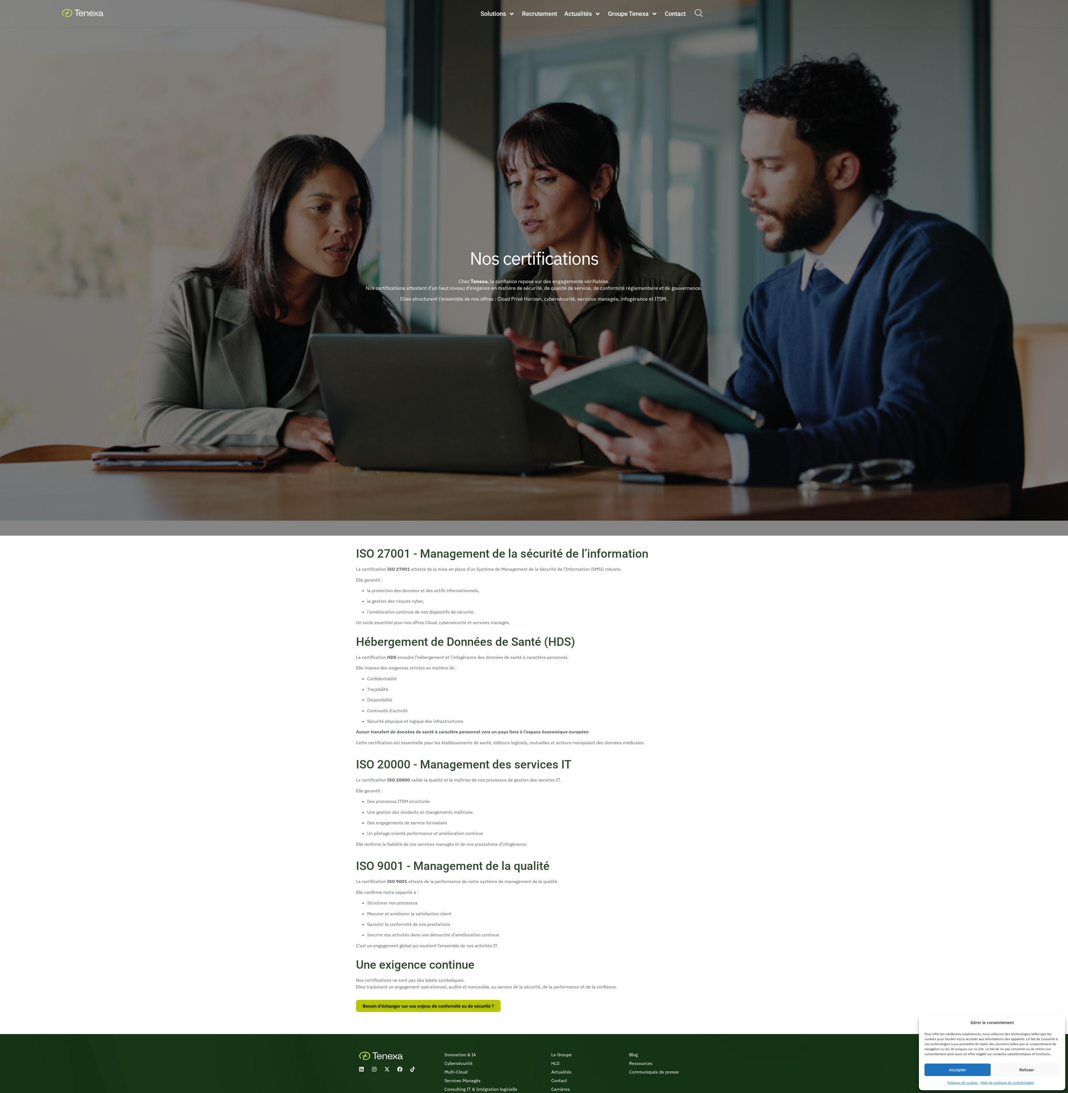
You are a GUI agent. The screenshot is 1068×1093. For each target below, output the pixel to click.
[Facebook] (399, 1069)
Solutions (493, 13)
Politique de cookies (962, 1082)
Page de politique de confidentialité (1007, 1082)
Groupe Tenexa (628, 13)
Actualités (578, 13)
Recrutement (539, 13)
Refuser (1026, 1069)
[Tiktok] (412, 1069)
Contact (675, 13)
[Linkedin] (361, 1069)
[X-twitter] (387, 1069)
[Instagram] (374, 1069)
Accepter (957, 1069)
